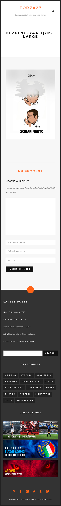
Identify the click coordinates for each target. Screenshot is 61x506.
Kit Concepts (14, 388)
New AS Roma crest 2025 (14, 312)
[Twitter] (47, 491)
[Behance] (14, 491)
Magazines (35, 388)
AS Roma (10, 375)
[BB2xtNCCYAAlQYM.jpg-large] (26, 104)
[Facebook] (20, 491)
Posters (25, 394)
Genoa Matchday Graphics (14, 319)
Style (9, 400)
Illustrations (31, 381)
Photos (10, 394)
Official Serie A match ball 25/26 (16, 327)
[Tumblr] (40, 491)
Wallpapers (25, 400)
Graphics (11, 381)
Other (50, 388)
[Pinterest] (34, 491)
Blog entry (44, 375)
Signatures (42, 394)
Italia (49, 381)
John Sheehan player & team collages (19, 334)
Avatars (26, 375)
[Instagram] (27, 491)
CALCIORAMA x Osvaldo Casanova (18, 341)
